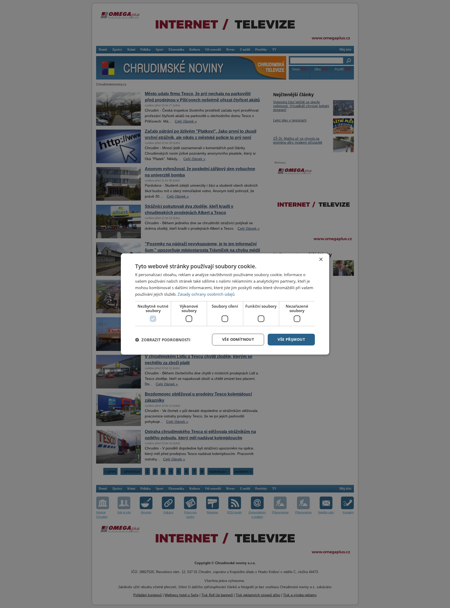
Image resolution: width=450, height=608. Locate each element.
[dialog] (225, 304)
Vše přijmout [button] (291, 339)
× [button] (321, 260)
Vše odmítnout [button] (238, 339)
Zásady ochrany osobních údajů (206, 294)
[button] (162, 340)
